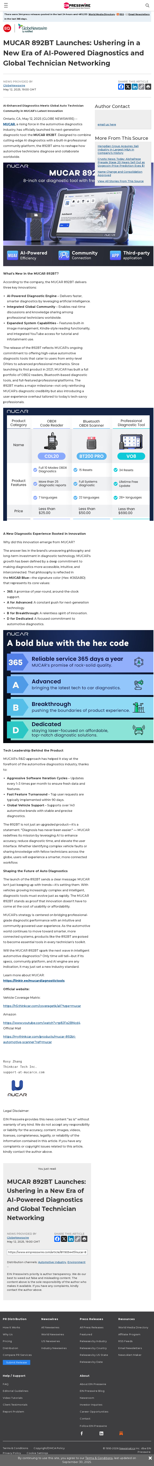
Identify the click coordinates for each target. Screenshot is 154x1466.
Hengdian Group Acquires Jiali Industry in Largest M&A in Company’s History (118, 149)
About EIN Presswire (93, 1384)
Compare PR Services (17, 1354)
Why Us (7, 1334)
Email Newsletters (139, 14)
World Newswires (52, 1334)
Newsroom (87, 1397)
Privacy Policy (12, 1453)
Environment (76, 1262)
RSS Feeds (125, 1341)
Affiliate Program (129, 1334)
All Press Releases (91, 1327)
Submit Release (16, 1362)
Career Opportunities (94, 1411)
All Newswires (50, 1327)
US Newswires (50, 1341)
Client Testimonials (15, 1404)
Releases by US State (94, 1354)
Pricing (7, 1341)
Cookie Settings (37, 1453)
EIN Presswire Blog (92, 1390)
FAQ (6, 1384)
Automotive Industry (52, 1262)
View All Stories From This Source (121, 181)
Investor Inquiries (91, 1404)
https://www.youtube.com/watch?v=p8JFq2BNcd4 (41, 1023)
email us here (107, 124)
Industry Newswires (53, 1348)
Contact (85, 1418)
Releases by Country (93, 1348)
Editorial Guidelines (15, 1390)
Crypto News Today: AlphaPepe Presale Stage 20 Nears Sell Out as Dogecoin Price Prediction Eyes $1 (121, 162)
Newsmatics (127, 1448)
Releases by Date (91, 1361)
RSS (121, 14)
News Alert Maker (130, 1354)
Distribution (10, 1348)
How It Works (11, 1327)
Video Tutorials (12, 1397)
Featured (86, 1334)
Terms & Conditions (15, 1448)
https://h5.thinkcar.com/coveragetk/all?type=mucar (42, 1006)
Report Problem (13, 1411)
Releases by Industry (93, 1341)
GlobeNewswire (14, 85)
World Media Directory (101, 14)
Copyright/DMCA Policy (49, 1448)
